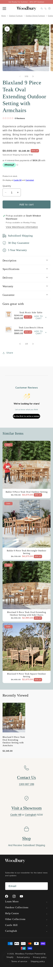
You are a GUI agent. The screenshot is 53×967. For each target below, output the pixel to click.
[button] (4, 8)
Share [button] (9, 352)
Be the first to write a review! (26, 416)
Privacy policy (40, 957)
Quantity (7, 186)
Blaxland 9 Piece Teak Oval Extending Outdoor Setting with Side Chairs (26, 613)
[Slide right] (33, 76)
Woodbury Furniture (24, 954)
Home (3, 16)
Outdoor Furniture (16, 16)
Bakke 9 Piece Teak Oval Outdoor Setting (26, 492)
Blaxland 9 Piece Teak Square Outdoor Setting (26, 675)
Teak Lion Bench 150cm (31, 327)
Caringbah (30, 180)
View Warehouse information (22, 227)
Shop (26, 838)
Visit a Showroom (26, 808)
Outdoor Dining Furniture (35, 16)
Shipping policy (38, 961)
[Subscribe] (44, 886)
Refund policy (23, 957)
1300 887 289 (26, 784)
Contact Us (26, 777)
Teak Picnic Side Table (30, 312)
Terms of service (19, 961)
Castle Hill (17, 180)
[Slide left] (20, 76)
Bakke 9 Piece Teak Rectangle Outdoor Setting (26, 552)
